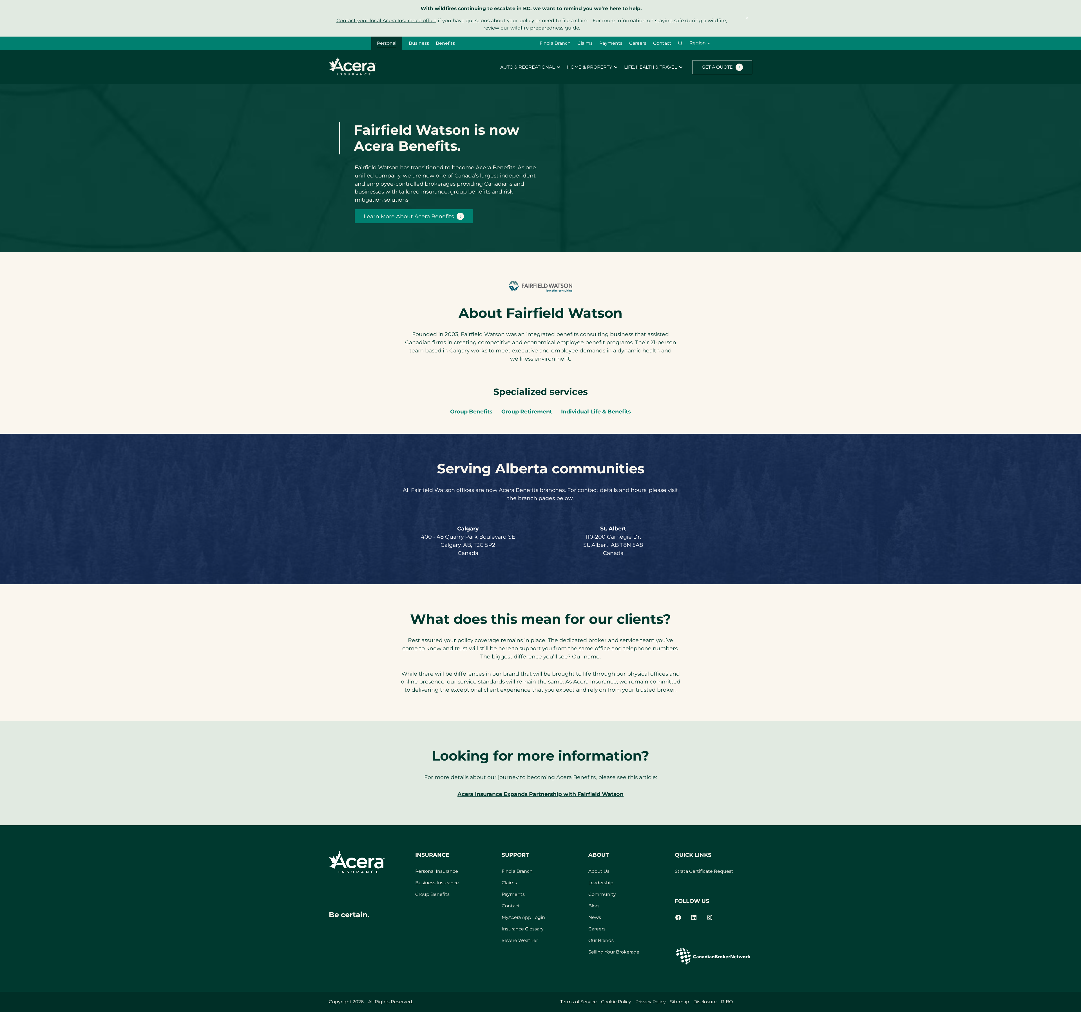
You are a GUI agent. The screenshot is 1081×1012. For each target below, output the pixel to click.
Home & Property (589, 67)
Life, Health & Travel (650, 67)
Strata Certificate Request (704, 871)
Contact (662, 43)
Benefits (445, 43)
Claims (585, 43)
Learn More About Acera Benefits (409, 216)
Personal (386, 43)
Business (419, 43)
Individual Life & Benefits (596, 411)
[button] (680, 43)
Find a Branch (555, 43)
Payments (610, 43)
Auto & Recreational (527, 67)
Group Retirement (526, 411)
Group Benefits (471, 411)
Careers (637, 43)
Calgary (468, 528)
